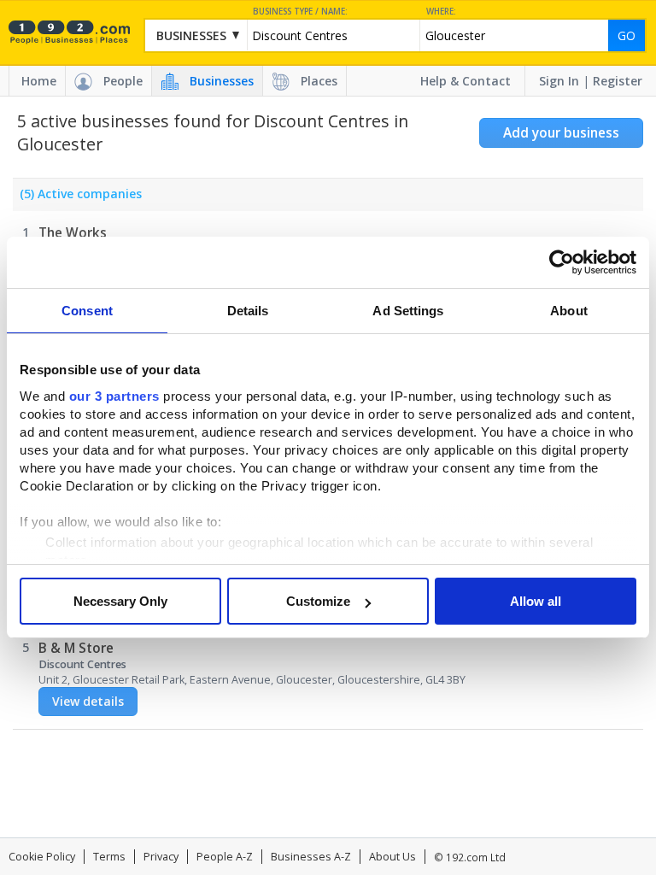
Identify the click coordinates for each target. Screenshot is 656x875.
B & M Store (76, 648)
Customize (318, 601)
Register (617, 81)
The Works (72, 233)
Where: (441, 11)
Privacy (161, 856)
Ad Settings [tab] (407, 310)
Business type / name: (300, 11)
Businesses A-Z (311, 856)
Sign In (559, 81)
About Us (392, 856)
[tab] (77, 198)
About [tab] (569, 310)
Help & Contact (465, 81)
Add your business (561, 133)
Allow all (535, 601)
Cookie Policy (42, 856)
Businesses (222, 81)
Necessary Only (120, 601)
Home (38, 81)
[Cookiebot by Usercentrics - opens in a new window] (561, 262)
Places (319, 81)
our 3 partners (114, 396)
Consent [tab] (87, 310)
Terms (109, 856)
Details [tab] (248, 310)
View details (88, 701)
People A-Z (224, 856)
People (123, 81)
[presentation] (77, 198)
